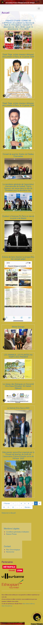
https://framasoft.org (7, 606)
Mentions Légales (11, 528)
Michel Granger (18, 326)
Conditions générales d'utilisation (17, 532)
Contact (7, 546)
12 (13, 507)
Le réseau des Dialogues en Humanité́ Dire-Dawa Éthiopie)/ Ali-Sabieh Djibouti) (18, 386)
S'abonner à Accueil (9, 513)
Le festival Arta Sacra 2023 (18, 408)
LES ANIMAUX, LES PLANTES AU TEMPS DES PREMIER (18, 355)
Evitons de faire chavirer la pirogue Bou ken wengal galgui (18, 258)
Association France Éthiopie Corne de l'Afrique (20, 3)
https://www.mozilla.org (29, 603)
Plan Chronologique (13, 549)
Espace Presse (11, 534)
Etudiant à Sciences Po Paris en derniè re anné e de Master (18, 217)
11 (9, 507)
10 (4, 507)
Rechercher (10, 552)
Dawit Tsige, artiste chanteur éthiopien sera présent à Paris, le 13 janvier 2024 (18, 55)
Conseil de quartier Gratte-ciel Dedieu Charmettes (18, 155)
